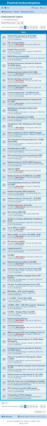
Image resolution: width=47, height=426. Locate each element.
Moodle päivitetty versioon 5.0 (19, 79)
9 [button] (41, 27)
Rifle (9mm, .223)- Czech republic (20, 291)
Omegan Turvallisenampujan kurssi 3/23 (23, 284)
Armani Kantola (20, 397)
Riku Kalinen (20, 44)
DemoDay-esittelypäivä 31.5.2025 (20, 117)
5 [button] (36, 27)
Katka (17, 293)
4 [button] (33, 27)
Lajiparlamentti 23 (14, 248)
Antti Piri (18, 37)
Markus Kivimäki (21, 343)
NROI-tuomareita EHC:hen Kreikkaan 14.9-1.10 (25, 332)
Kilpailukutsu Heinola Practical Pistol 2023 (24, 269)
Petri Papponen (20, 157)
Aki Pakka (19, 214)
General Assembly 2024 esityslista (21, 191)
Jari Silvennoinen (21, 164)
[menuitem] (7, 7)
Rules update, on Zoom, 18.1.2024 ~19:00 (24, 235)
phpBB (16, 421)
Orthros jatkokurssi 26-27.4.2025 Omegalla (24, 133)
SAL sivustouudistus (15, 43)
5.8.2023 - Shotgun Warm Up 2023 (21, 312)
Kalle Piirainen (20, 360)
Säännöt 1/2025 (13, 169)
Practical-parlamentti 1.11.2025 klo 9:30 (23, 93)
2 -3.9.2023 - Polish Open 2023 (19, 298)
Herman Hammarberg (23, 383)
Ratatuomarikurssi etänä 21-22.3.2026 (22, 72)
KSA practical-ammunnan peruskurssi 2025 (24, 155)
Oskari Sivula (20, 94)
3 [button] (30, 27)
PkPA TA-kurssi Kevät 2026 (18, 56)
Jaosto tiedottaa (19, 46)
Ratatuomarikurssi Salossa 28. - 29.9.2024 (24, 198)
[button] (21, 27)
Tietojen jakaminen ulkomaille (19, 205)
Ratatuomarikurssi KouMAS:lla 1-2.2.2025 (24, 176)
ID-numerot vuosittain (16, 241)
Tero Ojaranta (20, 200)
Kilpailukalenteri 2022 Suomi (22, 384)
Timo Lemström (21, 51)
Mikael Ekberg (20, 207)
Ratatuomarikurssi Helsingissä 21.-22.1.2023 (25, 374)
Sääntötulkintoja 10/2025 (17, 86)
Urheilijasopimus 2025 (16, 148)
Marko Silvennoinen (22, 112)
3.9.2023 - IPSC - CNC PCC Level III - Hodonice (26, 305)
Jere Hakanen (20, 143)
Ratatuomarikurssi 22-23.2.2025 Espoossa (24, 162)
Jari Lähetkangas (21, 67)
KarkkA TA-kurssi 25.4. (16, 50)
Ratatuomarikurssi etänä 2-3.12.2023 (21, 262)
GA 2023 (10, 255)
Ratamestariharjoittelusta (17, 319)
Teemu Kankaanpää (22, 58)
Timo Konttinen (20, 222)
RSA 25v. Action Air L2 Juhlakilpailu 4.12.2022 (26, 381)
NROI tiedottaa (18, 75)
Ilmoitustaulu (18, 39)
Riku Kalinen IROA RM (16, 212)
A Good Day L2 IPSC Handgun (19, 395)
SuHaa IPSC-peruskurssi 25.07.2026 (21, 36)
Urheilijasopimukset (15, 326)
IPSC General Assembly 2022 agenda (22, 388)
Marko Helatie (20, 270)
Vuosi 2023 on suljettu (16, 228)
